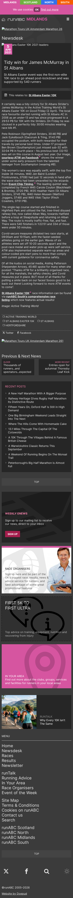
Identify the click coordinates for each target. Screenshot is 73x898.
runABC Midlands (18, 837)
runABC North (15, 832)
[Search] (46, 871)
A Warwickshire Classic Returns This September (31, 447)
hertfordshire (15, 325)
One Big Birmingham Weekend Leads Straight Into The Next (37, 417)
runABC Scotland (18, 827)
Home (7, 745)
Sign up (12, 534)
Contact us (12, 815)
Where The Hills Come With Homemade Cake (37, 424)
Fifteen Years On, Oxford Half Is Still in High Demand (36, 408)
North (49, 2)
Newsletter (12, 765)
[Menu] (68, 19)
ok (37, 9)
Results (9, 760)
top (36, 481)
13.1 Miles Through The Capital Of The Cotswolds (32, 430)
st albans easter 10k (19, 321)
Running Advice (17, 778)
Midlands (10, 2)
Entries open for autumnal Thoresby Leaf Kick (57, 367)
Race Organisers (18, 787)
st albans (47, 321)
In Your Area (13, 782)
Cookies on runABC (20, 810)
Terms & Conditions (20, 805)
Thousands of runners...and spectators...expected (17, 367)
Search (8, 820)
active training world (20, 316)
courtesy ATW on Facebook (20, 157)
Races (7, 755)
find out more (49, 9)
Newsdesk (12, 750)
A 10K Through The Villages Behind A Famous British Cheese (37, 439)
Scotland (30, 2)
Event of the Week (19, 792)
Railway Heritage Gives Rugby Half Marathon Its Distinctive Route (37, 400)
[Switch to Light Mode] (66, 871)
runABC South (15, 842)
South (65, 2)
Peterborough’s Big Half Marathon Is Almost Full (36, 464)
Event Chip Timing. (21, 184)
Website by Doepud (14, 893)
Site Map (10, 800)
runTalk (9, 773)
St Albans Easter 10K (42, 95)
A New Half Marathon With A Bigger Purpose (37, 393)
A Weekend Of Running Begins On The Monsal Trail (37, 456)
